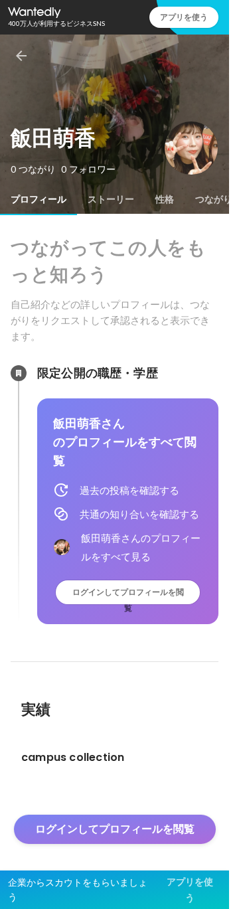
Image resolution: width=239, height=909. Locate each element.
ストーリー (111, 199)
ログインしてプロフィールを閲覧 (128, 595)
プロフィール (38, 199)
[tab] (38, 199)
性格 (164, 199)
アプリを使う (184, 17)
